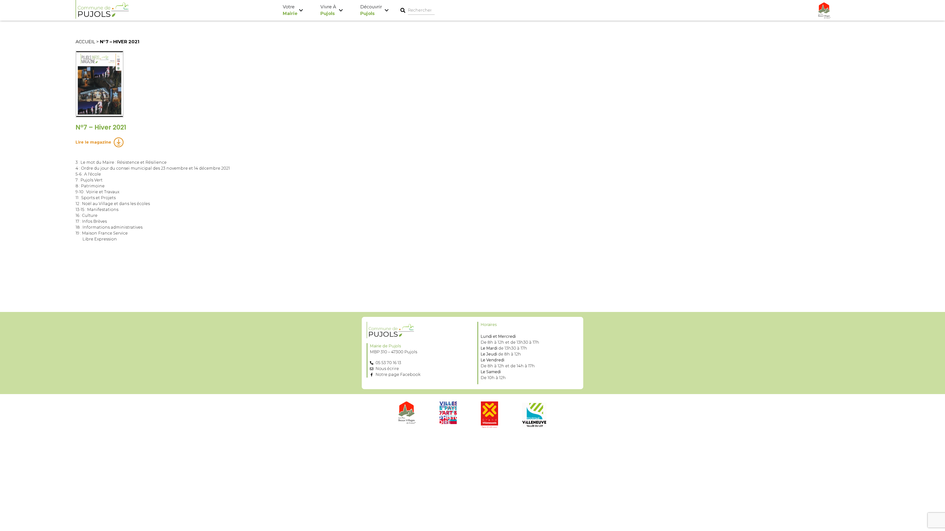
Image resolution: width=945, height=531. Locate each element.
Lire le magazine (93, 142)
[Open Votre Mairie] (301, 10)
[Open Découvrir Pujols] (386, 10)
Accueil (85, 41)
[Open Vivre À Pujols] (341, 10)
